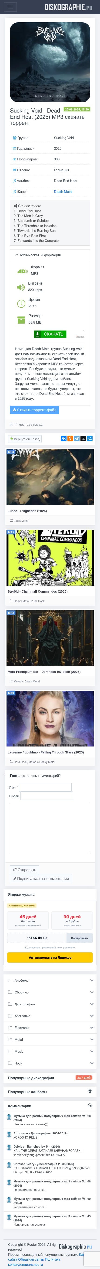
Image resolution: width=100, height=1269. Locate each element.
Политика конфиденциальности (34, 1261)
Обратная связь (31, 1259)
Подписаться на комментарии (42, 878)
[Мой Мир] (90, 438)
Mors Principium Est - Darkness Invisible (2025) (44, 671)
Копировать (79, 938)
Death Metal (63, 191)
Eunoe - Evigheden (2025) (27, 511)
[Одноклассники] (70, 438)
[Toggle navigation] (10, 7)
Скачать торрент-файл (36, 409)
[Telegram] (77, 438)
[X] (83, 438)
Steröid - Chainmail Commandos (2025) (38, 591)
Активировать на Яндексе (50, 957)
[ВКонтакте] (64, 438)
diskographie (69, 7)
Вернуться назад (26, 438)
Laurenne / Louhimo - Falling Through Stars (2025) (46, 752)
